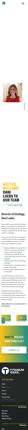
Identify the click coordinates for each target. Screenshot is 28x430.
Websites (4, 413)
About (3, 384)
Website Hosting (6, 418)
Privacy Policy (6, 397)
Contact (4, 393)
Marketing (5, 410)
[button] (14, 350)
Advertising (5, 416)
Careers (4, 390)
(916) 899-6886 (24, 106)
